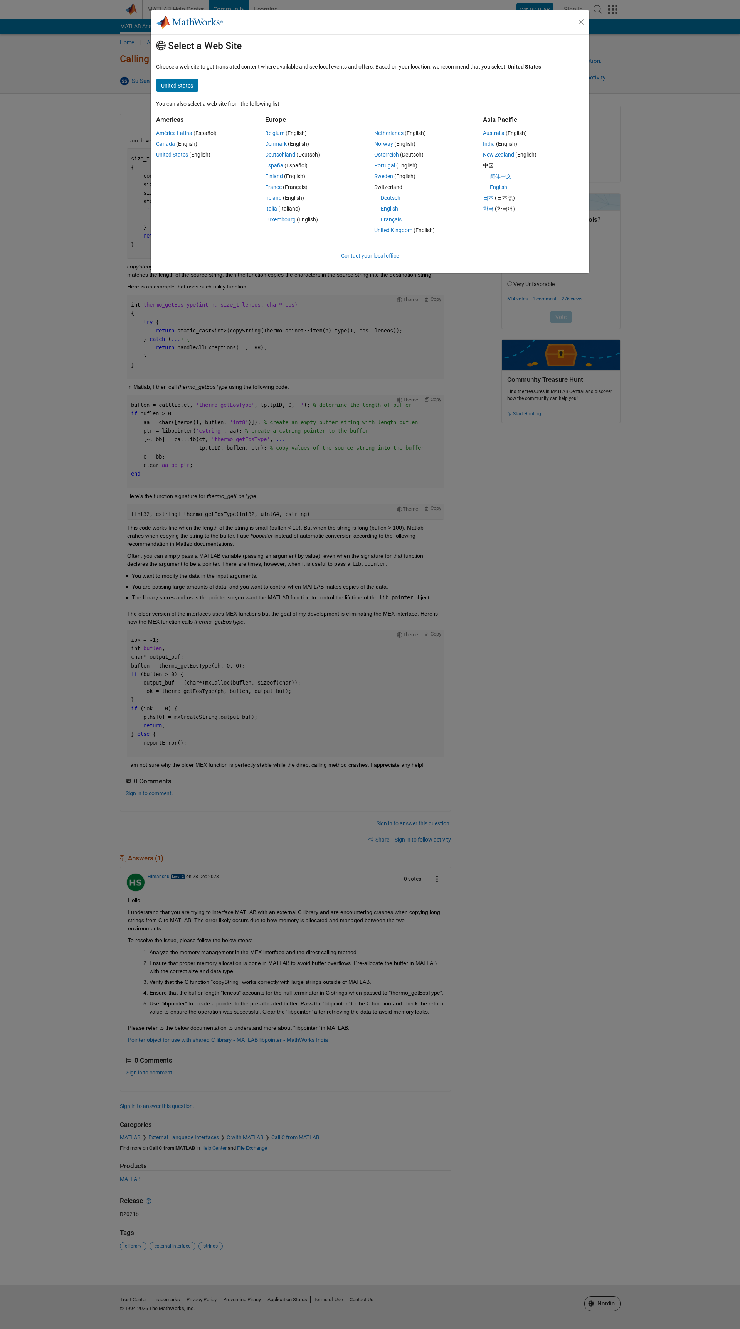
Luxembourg (280, 219)
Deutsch (390, 198)
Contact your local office (370, 256)
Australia (494, 133)
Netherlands (389, 133)
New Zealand (498, 155)
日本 (488, 198)
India (489, 144)
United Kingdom (393, 230)
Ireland (273, 198)
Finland (274, 176)
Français (391, 219)
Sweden (383, 176)
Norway (383, 144)
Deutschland (280, 155)
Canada (165, 144)
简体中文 (500, 176)
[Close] (581, 22)
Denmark (276, 144)
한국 (488, 209)
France (273, 187)
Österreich (386, 155)
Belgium (274, 133)
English (389, 209)
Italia (271, 209)
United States (172, 155)
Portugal (384, 165)
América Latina (174, 133)
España (274, 165)
